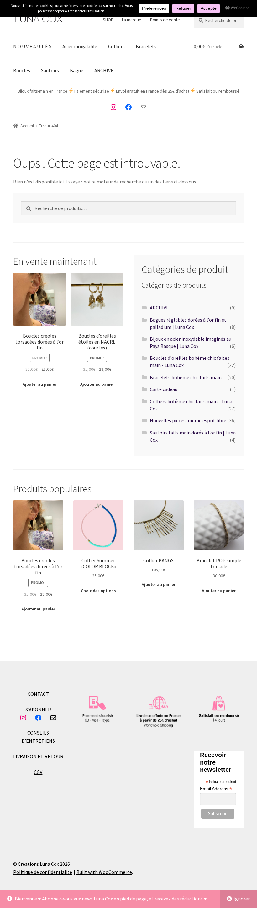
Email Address (216, 789)
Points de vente (165, 20)
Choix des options (98, 591)
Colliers (116, 46)
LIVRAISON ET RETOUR (38, 756)
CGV (38, 772)
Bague (76, 70)
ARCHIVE (103, 70)
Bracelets (146, 46)
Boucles (21, 70)
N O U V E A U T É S (32, 46)
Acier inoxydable (79, 46)
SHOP (108, 20)
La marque (131, 20)
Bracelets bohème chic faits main (186, 377)
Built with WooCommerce (104, 872)
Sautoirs (50, 70)
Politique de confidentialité (42, 872)
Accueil (27, 125)
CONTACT (38, 694)
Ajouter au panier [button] (39, 384)
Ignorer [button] (241, 898)
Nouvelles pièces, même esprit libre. (188, 420)
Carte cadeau (163, 389)
